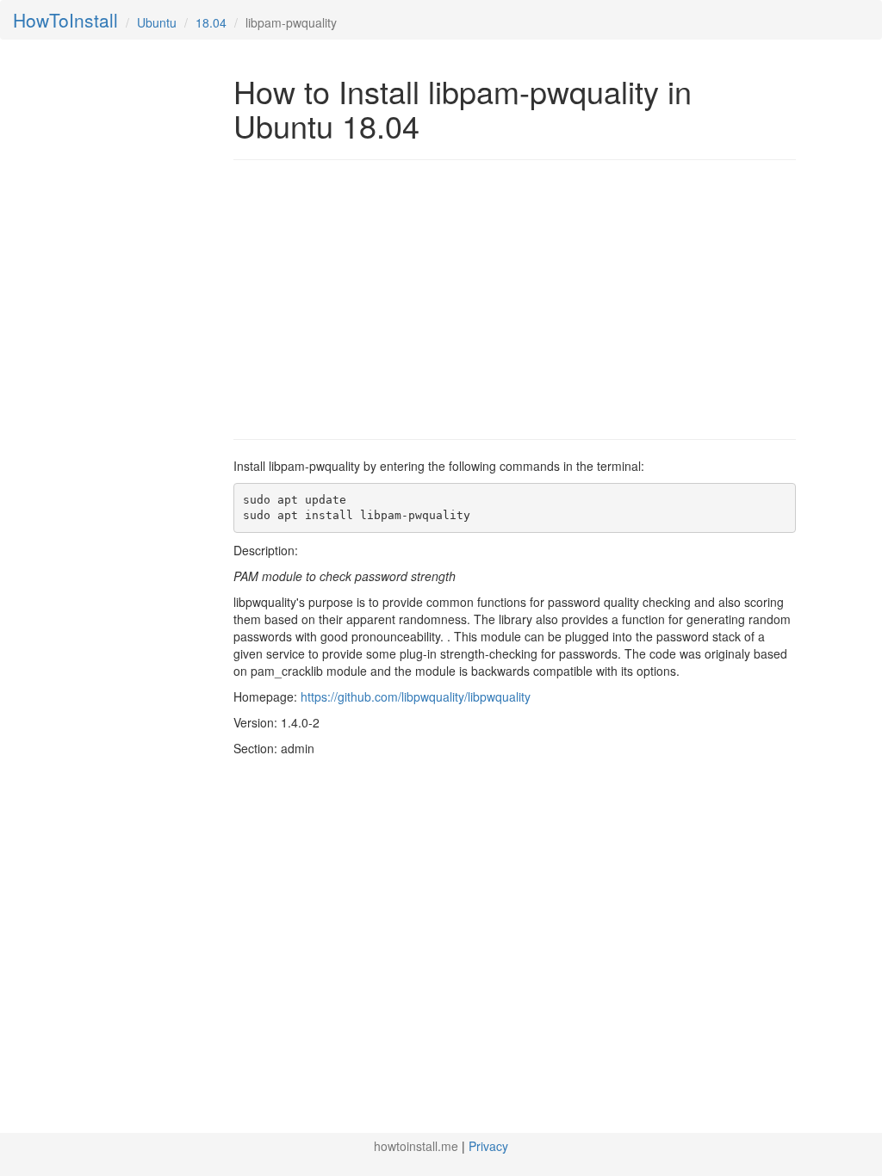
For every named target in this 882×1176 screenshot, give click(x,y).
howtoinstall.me (416, 1145)
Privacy (488, 1145)
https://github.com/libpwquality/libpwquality (416, 696)
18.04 (211, 22)
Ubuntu (157, 22)
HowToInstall (65, 20)
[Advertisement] (378, 297)
